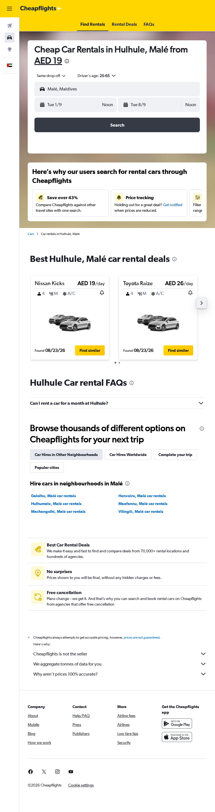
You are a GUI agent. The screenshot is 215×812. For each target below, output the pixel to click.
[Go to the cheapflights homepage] (41, 8)
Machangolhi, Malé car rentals (58, 511)
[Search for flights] (9, 25)
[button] (9, 9)
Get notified (172, 205)
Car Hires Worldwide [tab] (128, 454)
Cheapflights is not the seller (60, 654)
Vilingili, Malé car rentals (140, 511)
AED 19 (48, 60)
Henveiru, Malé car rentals (142, 496)
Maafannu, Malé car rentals (142, 503)
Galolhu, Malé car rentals (53, 496)
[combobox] (51, 75)
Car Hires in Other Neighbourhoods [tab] (66, 454)
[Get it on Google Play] (177, 723)
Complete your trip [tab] (175, 454)
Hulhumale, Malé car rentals (56, 503)
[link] (30, 772)
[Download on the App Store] (177, 737)
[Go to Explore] (9, 49)
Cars (31, 234)
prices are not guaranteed (142, 637)
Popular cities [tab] (47, 467)
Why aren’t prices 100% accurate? (65, 674)
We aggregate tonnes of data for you (67, 664)
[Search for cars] (9, 37)
